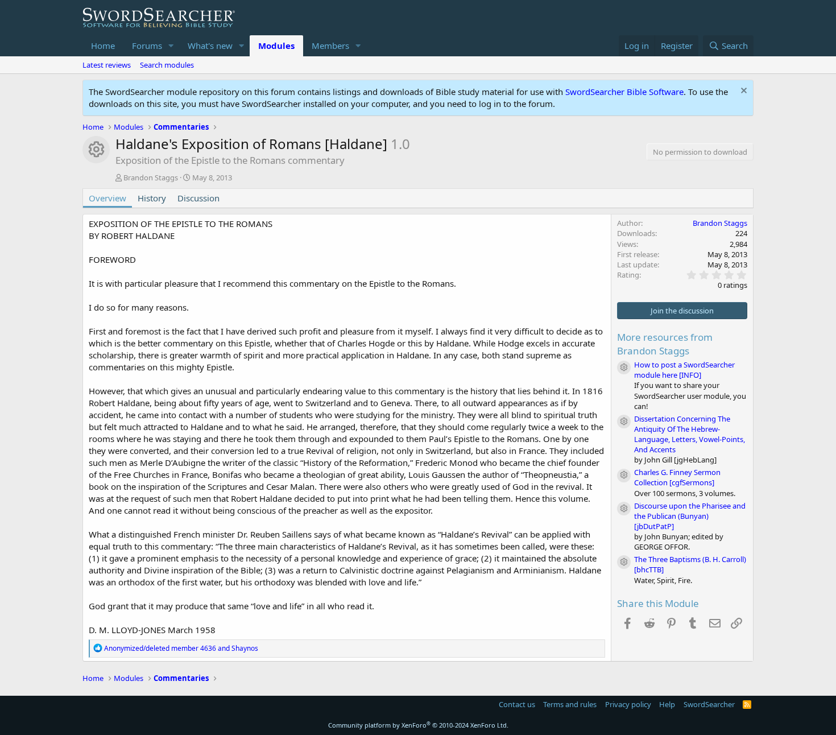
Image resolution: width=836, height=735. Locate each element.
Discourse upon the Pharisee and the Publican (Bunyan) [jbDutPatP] (690, 516)
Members (330, 45)
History (152, 198)
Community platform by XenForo (418, 725)
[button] (171, 45)
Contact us (517, 704)
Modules (276, 45)
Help (667, 704)
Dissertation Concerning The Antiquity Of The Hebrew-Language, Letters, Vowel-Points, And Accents (689, 434)
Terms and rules (570, 704)
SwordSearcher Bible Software (624, 91)
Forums (147, 45)
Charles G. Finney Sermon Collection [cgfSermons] (677, 477)
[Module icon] (624, 367)
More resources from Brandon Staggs (665, 344)
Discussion (198, 198)
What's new (210, 45)
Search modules (167, 65)
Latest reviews (106, 65)
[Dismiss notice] (742, 92)
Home (103, 45)
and (181, 648)
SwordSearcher (709, 704)
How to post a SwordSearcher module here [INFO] (684, 370)
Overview (107, 198)
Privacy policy (628, 704)
